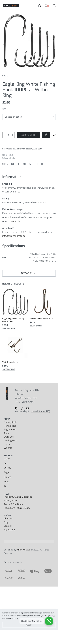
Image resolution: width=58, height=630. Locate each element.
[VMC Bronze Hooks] (15, 345)
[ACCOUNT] (54, 5)
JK (5, 486)
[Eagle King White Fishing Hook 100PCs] (15, 302)
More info (16, 221)
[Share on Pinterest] (30, 164)
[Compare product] (3, 142)
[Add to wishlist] (54, 135)
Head (6, 481)
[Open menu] (25, 6)
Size (4, 109)
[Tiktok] (22, 408)
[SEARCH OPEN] (39, 5)
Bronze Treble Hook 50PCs (41, 318)
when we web (23, 549)
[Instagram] (27, 408)
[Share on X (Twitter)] (12, 164)
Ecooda (7, 477)
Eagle (6, 472)
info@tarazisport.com (13, 235)
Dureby (7, 467)
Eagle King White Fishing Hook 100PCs (13, 319)
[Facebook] (16, 408)
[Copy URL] (42, 164)
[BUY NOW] (46, 135)
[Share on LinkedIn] (24, 164)
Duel (6, 463)
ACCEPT (29, 625)
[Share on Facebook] (18, 164)
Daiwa (7, 458)
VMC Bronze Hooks (10, 362)
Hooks (5, 76)
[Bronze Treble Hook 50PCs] (43, 302)
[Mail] (36, 164)
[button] (29, 273)
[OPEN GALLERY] (29, 40)
